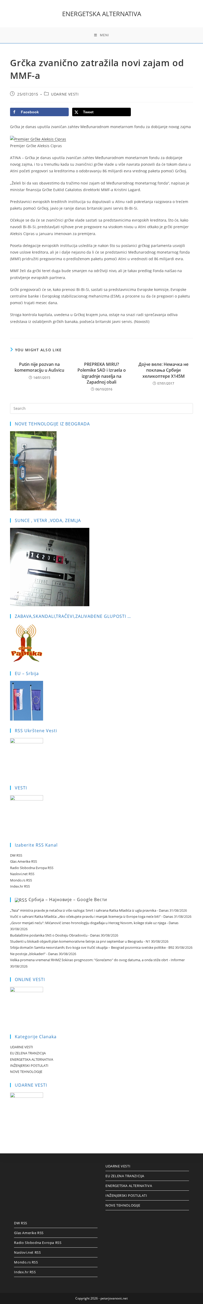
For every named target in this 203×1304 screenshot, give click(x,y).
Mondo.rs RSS (21, 880)
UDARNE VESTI (65, 94)
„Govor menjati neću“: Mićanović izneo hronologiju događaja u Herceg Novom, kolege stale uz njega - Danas (94, 922)
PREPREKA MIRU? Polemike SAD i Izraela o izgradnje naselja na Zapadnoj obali (101, 373)
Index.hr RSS (20, 886)
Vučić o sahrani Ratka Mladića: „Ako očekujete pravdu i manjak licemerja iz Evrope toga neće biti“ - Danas (91, 916)
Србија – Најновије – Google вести (68, 899)
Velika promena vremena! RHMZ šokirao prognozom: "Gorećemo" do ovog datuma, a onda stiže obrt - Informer (97, 959)
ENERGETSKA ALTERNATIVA (101, 13)
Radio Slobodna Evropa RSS (31, 867)
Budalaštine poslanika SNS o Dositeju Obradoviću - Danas (55, 935)
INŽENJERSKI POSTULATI (29, 1065)
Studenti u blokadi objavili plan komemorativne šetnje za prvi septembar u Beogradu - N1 (80, 941)
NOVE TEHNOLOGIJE (26, 1071)
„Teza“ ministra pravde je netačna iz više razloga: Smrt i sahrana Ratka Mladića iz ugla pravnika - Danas (89, 910)
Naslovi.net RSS (22, 873)
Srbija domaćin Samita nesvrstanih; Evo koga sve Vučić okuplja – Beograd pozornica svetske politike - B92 (92, 947)
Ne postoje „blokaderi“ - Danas (34, 953)
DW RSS (16, 855)
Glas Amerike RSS (23, 861)
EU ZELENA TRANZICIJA (28, 1053)
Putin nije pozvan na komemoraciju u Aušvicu (39, 367)
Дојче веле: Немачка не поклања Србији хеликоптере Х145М (163, 370)
